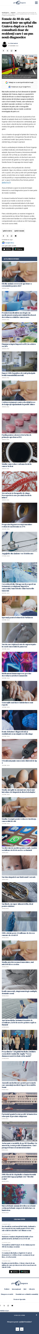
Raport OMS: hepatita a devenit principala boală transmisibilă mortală (18, 374)
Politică (6, 1289)
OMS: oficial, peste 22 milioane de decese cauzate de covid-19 (18, 934)
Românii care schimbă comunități (27, 1294)
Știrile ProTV (6, 182)
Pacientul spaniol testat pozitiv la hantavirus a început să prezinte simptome (19, 1115)
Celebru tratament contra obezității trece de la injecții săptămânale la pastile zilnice (18, 403)
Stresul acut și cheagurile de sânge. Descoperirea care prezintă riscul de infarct (17, 495)
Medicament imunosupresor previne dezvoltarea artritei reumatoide (16, 674)
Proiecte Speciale (19, 1299)
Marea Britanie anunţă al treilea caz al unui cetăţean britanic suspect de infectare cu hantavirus (18, 1208)
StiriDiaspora (5, 12)
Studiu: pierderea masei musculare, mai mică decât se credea (18, 963)
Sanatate (13, 12)
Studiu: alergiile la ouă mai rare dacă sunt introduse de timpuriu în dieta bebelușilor (18, 791)
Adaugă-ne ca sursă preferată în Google (21, 82)
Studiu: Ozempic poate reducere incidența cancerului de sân (19, 820)
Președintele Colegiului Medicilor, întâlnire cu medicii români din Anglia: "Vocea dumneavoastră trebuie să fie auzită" (19, 1053)
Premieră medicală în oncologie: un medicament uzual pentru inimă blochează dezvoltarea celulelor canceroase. (19, 315)
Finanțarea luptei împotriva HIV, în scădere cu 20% (19, 345)
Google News (9, 243)
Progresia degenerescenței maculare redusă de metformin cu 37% (17, 525)
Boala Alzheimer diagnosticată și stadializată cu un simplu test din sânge (17, 733)
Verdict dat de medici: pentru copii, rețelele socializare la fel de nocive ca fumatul (19, 849)
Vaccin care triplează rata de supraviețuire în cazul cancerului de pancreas (19, 645)
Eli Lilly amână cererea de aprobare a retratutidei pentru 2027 (17, 285)
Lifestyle (32, 1289)
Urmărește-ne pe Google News (21, 87)
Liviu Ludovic (14, 43)
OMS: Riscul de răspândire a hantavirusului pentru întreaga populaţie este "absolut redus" (19, 1176)
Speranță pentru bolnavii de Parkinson (17, 617)
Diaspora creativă (7, 1294)
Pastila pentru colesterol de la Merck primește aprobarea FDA (16, 436)
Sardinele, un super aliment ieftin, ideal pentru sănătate (17, 905)
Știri (25, 1289)
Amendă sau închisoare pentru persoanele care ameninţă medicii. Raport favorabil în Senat (19, 1085)
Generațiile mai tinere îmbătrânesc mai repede (17, 703)
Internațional (16, 1289)
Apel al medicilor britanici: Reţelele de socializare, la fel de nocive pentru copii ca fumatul (19, 1022)
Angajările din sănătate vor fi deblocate (17, 553)
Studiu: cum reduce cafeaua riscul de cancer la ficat (17, 465)
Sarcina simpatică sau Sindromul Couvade (19, 877)
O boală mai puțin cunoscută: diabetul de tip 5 (19, 762)
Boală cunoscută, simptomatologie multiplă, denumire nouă (19, 992)
